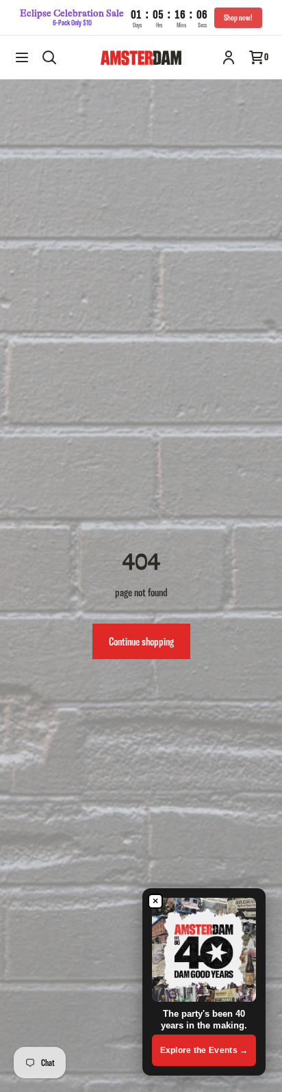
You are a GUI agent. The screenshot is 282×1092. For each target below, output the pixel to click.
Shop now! (238, 17)
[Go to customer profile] (228, 57)
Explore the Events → (204, 1050)
